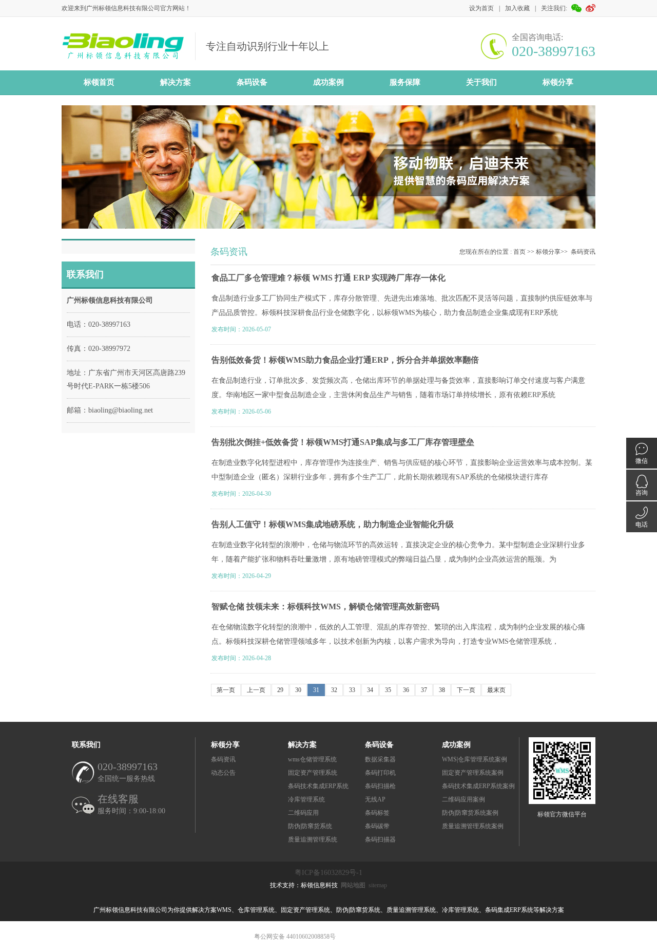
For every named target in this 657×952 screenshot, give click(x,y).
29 (280, 690)
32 (334, 690)
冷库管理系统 (306, 799)
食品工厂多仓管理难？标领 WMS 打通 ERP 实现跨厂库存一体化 (328, 277)
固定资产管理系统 (312, 772)
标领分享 (558, 82)
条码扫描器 (380, 839)
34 (370, 690)
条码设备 (252, 82)
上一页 (256, 690)
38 (442, 690)
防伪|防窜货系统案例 (470, 812)
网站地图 (353, 885)
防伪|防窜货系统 (310, 826)
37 (424, 690)
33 (352, 690)
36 (406, 690)
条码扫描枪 (380, 786)
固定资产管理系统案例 (473, 772)
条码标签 (377, 812)
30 (298, 690)
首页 (519, 251)
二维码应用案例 (463, 799)
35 (388, 690)
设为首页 (481, 8)
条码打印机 (380, 772)
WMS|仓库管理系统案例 (474, 759)
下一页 (466, 690)
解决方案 (175, 82)
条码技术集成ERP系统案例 (478, 786)
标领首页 (99, 82)
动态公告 (223, 772)
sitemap (378, 885)
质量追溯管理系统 (312, 839)
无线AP (375, 799)
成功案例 (328, 82)
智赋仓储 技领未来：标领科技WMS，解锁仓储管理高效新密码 (325, 606)
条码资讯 (583, 251)
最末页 (496, 690)
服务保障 (405, 82)
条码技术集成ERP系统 (318, 786)
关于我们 (481, 82)
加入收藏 (517, 8)
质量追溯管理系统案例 (473, 826)
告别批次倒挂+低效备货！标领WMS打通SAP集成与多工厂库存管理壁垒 (342, 442)
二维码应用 (303, 812)
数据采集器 (380, 759)
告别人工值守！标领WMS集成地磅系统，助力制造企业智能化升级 (332, 524)
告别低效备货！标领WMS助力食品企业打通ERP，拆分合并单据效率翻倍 (345, 360)
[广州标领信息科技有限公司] (123, 57)
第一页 (226, 690)
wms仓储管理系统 (312, 759)
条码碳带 (377, 826)
